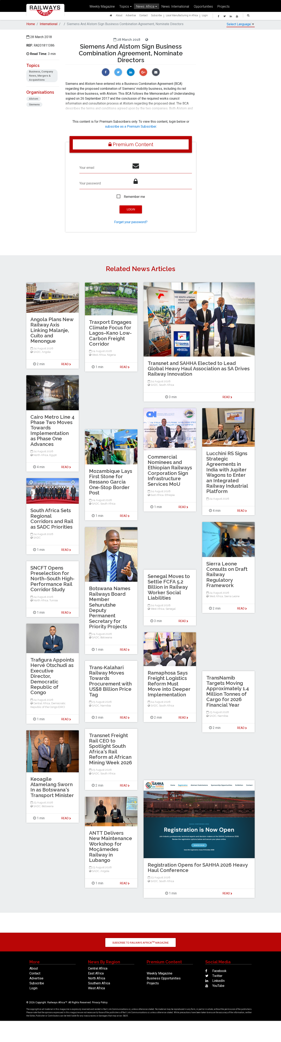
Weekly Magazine (102, 6)
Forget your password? (130, 222)
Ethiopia (170, 495)
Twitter (216, 976)
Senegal (171, 608)
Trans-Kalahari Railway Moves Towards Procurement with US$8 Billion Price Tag (110, 681)
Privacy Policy (100, 1002)
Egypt (53, 455)
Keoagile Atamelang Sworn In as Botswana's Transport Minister (52, 787)
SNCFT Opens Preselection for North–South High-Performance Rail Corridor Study (52, 579)
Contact (143, 15)
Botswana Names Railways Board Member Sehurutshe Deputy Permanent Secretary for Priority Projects (109, 607)
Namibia (105, 705)
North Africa (40, 455)
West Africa (99, 354)
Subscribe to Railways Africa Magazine (140, 942)
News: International (175, 6)
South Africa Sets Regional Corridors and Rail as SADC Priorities (51, 518)
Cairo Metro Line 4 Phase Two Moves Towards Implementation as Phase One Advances (52, 430)
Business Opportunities (164, 978)
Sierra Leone (231, 596)
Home (30, 24)
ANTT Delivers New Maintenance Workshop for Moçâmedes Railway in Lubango (110, 846)
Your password (90, 183)
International (48, 24)
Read (227, 397)
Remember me (134, 197)
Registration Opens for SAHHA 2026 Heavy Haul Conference (198, 867)
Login (205, 15)
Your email (86, 168)
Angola (46, 351)
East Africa (157, 495)
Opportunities (203, 6)
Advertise (131, 15)
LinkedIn (218, 981)
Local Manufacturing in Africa (182, 15)
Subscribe (156, 15)
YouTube (217, 986)
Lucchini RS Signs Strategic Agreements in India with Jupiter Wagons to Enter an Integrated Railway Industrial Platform (227, 472)
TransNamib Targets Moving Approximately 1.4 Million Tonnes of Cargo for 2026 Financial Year (227, 691)
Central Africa (41, 703)
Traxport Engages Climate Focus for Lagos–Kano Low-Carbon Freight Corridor (110, 333)
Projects (223, 6)
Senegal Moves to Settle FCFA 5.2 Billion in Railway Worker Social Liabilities (169, 587)
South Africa (166, 384)
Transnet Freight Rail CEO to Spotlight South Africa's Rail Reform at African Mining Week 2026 (110, 749)
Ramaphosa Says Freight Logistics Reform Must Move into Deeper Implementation (169, 684)
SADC (154, 384)
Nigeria (111, 354)
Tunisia (53, 600)
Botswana (106, 637)
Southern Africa (99, 983)
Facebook (218, 971)
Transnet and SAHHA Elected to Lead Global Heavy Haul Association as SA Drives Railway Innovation (199, 368)
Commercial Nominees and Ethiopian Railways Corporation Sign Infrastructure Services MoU (170, 470)
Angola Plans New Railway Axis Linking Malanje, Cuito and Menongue (51, 330)
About (119, 15)
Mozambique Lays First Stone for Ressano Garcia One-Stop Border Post (110, 482)
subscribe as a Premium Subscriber (130, 126)
